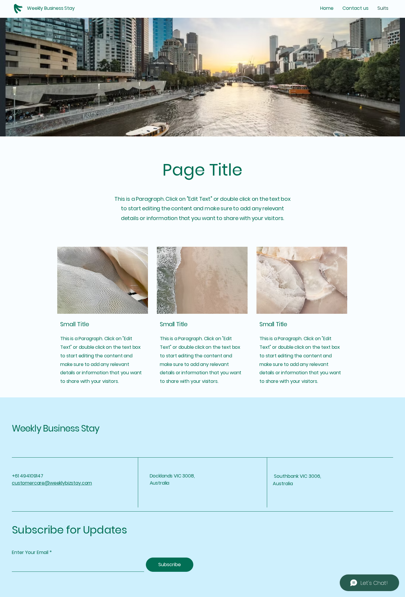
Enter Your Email (30, 552)
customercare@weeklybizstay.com (52, 483)
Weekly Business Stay (55, 428)
